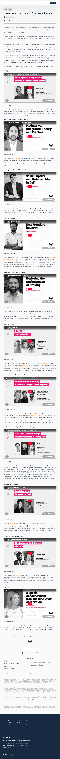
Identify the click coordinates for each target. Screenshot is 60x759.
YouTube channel (17, 637)
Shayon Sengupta (17, 257)
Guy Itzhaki (42, 466)
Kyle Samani (16, 158)
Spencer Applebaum (18, 209)
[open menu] (57, 3)
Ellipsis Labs (25, 365)
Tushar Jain (15, 311)
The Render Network (31, 415)
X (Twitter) (19, 727)
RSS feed (18, 729)
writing (5, 9)
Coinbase (33, 110)
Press (18, 724)
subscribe (7, 527)
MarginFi (6, 365)
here (40, 268)
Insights (9, 724)
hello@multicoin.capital (7, 747)
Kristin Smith (16, 626)
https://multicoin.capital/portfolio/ (45, 690)
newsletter (7, 637)
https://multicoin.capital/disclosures (50, 707)
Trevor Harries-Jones (49, 414)
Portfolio (10, 722)
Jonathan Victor (16, 575)
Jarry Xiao (12, 365)
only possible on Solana (19, 367)
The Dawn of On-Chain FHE (30, 665)
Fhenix (52, 466)
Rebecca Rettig (45, 110)
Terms (26, 722)
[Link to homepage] (2, 3)
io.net (8, 417)
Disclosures (27, 720)
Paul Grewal (16, 110)
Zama (19, 467)
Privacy (26, 724)
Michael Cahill (12, 523)
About (9, 720)
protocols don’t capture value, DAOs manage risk (19, 214)
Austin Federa (14, 525)
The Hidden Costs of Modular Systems (45, 162)
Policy (9, 727)
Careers (18, 722)
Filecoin (50, 575)
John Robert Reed (10, 17)
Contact (18, 720)
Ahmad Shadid (43, 415)
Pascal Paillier (8, 467)
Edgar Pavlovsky (43, 363)
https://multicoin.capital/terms (10, 708)
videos (10, 9)
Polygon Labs (26, 111)
